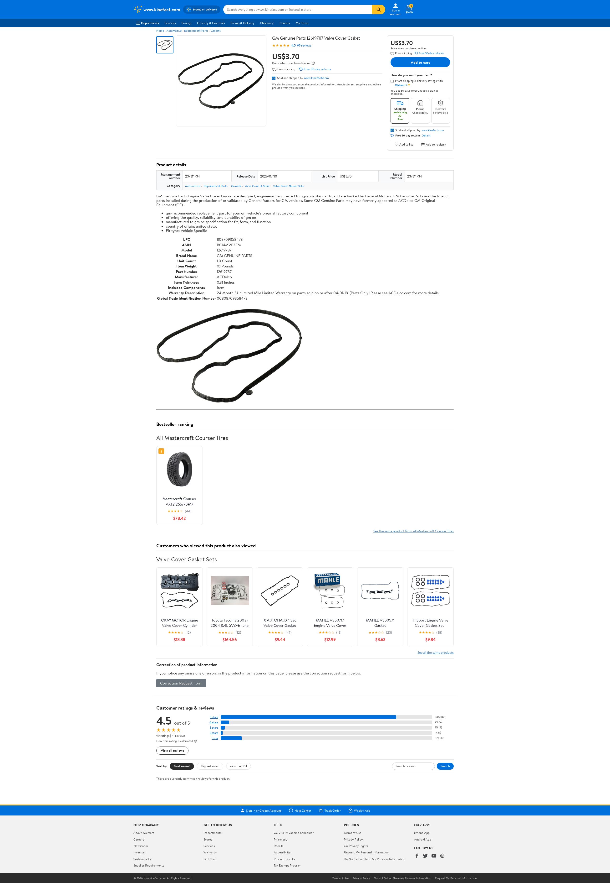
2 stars (214, 733)
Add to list (406, 144)
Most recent (182, 766)
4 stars (213, 722)
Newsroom (140, 846)
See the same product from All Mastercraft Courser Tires (413, 531)
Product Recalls (284, 859)
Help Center (303, 810)
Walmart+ (210, 852)
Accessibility (282, 852)
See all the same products (435, 652)
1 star (215, 738)
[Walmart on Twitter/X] (425, 856)
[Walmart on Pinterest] (442, 856)
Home (160, 31)
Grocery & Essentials (211, 23)
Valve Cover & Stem (257, 186)
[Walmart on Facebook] (416, 856)
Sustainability (142, 859)
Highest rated (210, 766)
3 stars (214, 727)
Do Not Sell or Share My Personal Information (374, 859)
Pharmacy (267, 23)
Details (426, 135)
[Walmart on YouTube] (434, 856)
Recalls (278, 846)
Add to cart (420, 62)
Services (170, 23)
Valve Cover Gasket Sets (288, 186)
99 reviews (304, 45)
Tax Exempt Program (287, 865)
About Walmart (143, 833)
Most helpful (238, 766)
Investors (139, 852)
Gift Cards (210, 859)
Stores (207, 839)
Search (445, 766)
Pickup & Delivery (242, 23)
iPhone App (422, 833)
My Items (302, 23)
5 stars (214, 717)
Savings (186, 23)
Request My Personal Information (366, 852)
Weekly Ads (362, 810)
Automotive (174, 31)
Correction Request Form (181, 683)
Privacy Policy (353, 839)
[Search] (378, 9)
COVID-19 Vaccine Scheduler (294, 833)
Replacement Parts (196, 31)
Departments (150, 23)
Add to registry (436, 144)
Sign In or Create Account (263, 810)
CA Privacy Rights (356, 846)
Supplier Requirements (148, 865)
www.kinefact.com (316, 78)
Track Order (333, 810)
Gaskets (216, 31)
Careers (285, 23)
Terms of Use (352, 833)
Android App (422, 839)
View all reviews (172, 750)
